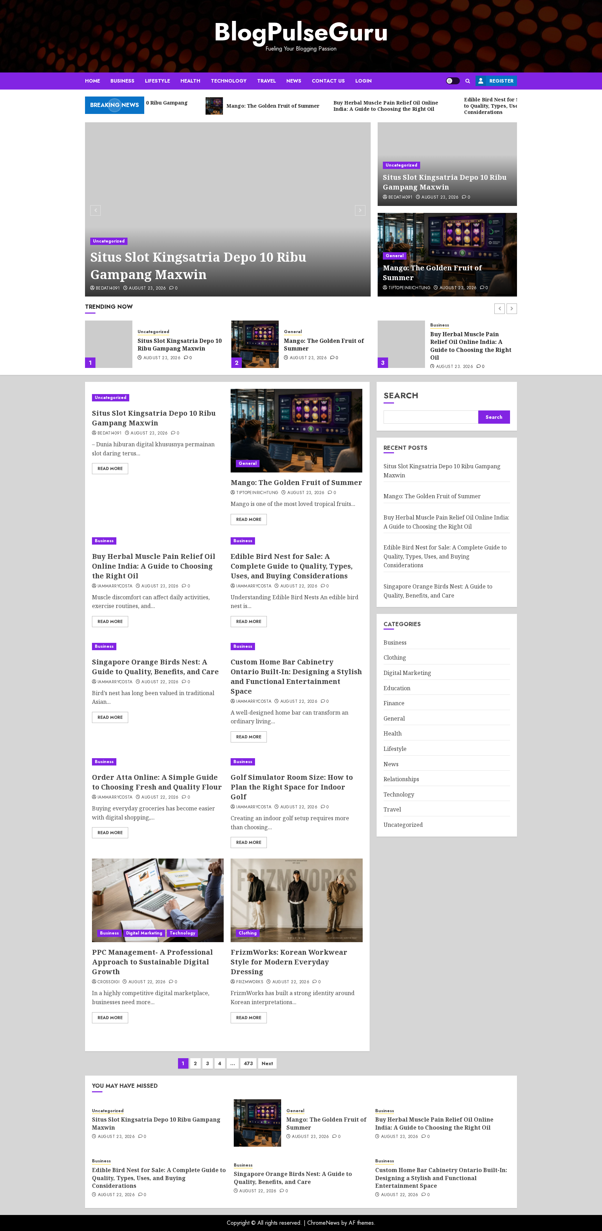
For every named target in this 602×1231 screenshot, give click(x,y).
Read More (110, 469)
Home (92, 80)
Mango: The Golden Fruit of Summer (178, 344)
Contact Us (328, 80)
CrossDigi (108, 982)
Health (190, 80)
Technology (229, 80)
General (395, 256)
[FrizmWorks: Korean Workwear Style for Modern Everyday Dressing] (296, 900)
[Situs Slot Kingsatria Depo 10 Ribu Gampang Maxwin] (228, 209)
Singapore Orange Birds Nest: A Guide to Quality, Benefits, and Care (155, 666)
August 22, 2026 (454, 367)
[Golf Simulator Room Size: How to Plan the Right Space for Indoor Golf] (296, 761)
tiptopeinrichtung (409, 288)
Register (501, 80)
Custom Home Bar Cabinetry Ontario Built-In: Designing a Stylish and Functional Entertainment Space (296, 676)
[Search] (467, 81)
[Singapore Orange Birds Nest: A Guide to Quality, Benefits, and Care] (158, 646)
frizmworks (249, 982)
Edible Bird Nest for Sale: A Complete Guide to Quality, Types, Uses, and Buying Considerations (469, 345)
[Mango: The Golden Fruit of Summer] (108, 344)
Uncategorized (109, 241)
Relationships (401, 779)
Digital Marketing (144, 933)
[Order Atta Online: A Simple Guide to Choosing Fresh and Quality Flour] (158, 761)
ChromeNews (323, 1223)
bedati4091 (108, 288)
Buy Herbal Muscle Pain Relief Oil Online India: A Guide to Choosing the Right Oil (324, 345)
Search (401, 395)
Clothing (248, 933)
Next (267, 1063)
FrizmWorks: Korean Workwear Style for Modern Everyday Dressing (289, 961)
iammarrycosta (115, 586)
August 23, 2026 (147, 288)
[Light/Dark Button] (453, 80)
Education (397, 688)
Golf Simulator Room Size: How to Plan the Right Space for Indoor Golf (292, 786)
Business (122, 80)
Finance (394, 703)
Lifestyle (157, 80)
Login (363, 80)
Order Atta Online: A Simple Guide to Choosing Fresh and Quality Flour (157, 782)
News (293, 80)
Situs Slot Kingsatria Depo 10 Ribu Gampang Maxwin (198, 265)
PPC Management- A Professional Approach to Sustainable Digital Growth (152, 961)
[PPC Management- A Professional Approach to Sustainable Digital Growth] (158, 900)
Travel (266, 80)
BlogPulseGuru (301, 32)
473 (248, 1063)
